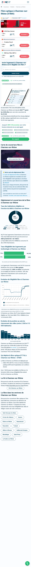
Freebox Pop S (5, 41)
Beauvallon (6, 426)
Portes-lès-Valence (8, 417)
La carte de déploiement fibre (11, 174)
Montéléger (6, 434)
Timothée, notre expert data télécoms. (17, 195)
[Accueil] (1, 6)
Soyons (20, 417)
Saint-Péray (17, 434)
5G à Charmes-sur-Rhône (15, 388)
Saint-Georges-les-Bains (9, 413)
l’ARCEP (7, 183)
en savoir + (14, 347)
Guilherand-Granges (22, 430)
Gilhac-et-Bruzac (7, 430)
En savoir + (24, 18)
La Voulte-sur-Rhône (8, 439)
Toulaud (15, 426)
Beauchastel (20, 421)
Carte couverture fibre (15, 159)
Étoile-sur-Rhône (7, 421)
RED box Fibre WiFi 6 (6, 52)
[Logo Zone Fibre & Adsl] (6, 2)
